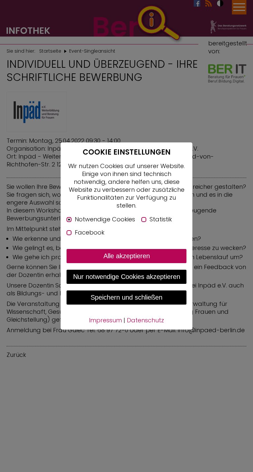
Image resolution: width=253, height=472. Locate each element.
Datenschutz (145, 320)
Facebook (89, 232)
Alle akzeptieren (126, 256)
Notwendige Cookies (105, 219)
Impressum (105, 320)
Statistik (161, 219)
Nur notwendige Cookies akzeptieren (126, 276)
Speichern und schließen (126, 297)
